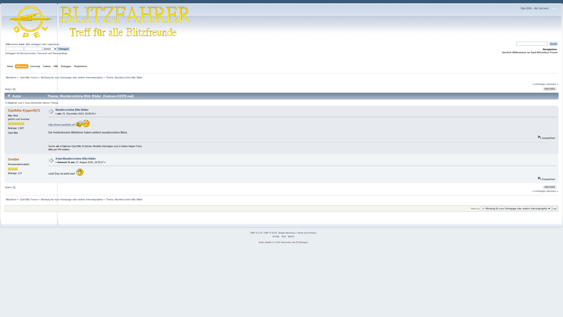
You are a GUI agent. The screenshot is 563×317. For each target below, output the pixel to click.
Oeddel (13, 159)
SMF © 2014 (270, 233)
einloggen (36, 44)
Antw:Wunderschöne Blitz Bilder (75, 158)
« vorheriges (539, 84)
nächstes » (552, 84)
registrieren (53, 44)
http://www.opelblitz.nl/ (61, 124)
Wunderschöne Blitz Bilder (72, 109)
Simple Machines (286, 233)
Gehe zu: (475, 208)
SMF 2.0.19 (256, 233)
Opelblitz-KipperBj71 (24, 110)
